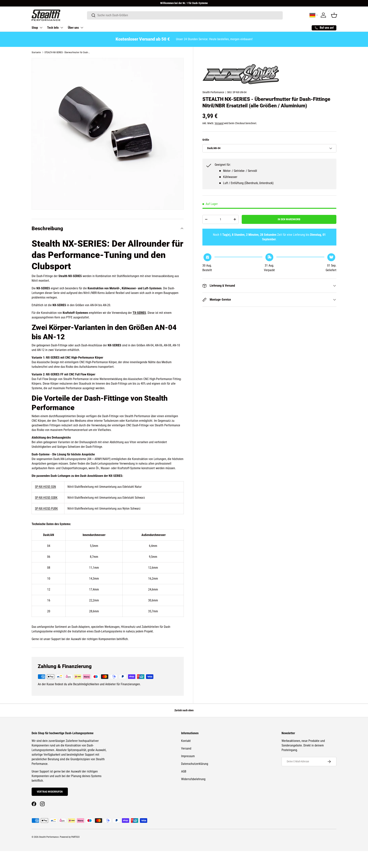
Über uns (73, 27)
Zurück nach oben (184, 710)
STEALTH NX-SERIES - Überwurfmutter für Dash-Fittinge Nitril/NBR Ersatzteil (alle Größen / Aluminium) (67, 52)
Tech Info (53, 27)
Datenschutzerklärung (194, 764)
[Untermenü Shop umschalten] (41, 27)
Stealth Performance (213, 92)
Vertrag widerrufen (50, 791)
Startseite (36, 52)
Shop (35, 27)
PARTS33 (75, 837)
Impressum (188, 756)
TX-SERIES (139, 313)
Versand (219, 123)
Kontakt (186, 741)
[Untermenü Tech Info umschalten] (61, 27)
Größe (205, 139)
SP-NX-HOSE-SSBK (46, 497)
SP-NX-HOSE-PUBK (46, 508)
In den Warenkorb (289, 219)
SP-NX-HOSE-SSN (45, 487)
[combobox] (185, 15)
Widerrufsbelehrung (193, 779)
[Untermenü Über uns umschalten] (82, 27)
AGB (183, 771)
